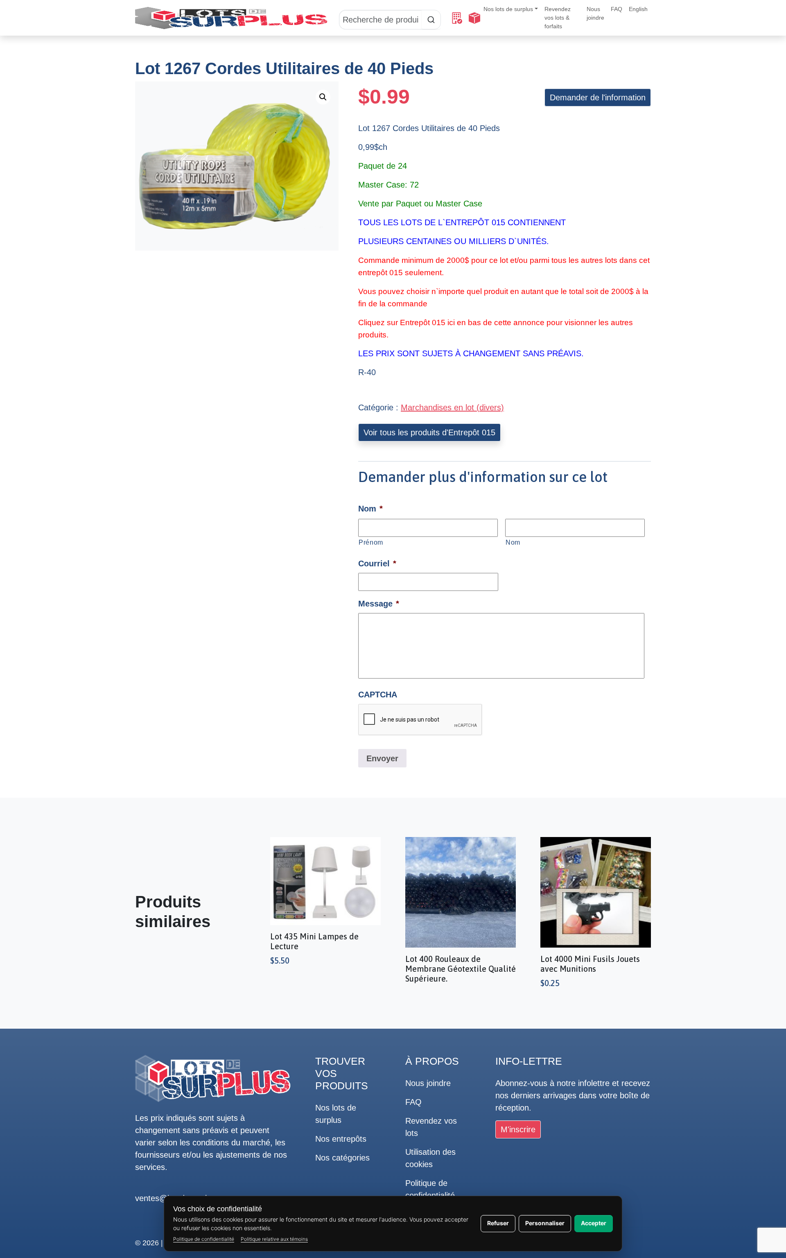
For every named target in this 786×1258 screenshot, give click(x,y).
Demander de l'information (598, 97)
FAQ (616, 9)
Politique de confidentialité (203, 1239)
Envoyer (382, 758)
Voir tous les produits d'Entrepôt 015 (429, 432)
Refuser (498, 1223)
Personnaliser (545, 1223)
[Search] (390, 18)
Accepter (593, 1223)
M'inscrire (518, 1129)
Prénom (371, 542)
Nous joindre (595, 13)
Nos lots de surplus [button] (508, 9)
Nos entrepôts (340, 1138)
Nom (513, 542)
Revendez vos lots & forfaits (557, 17)
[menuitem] (638, 9)
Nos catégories (342, 1157)
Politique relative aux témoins (274, 1239)
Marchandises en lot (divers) (452, 407)
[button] (323, 97)
